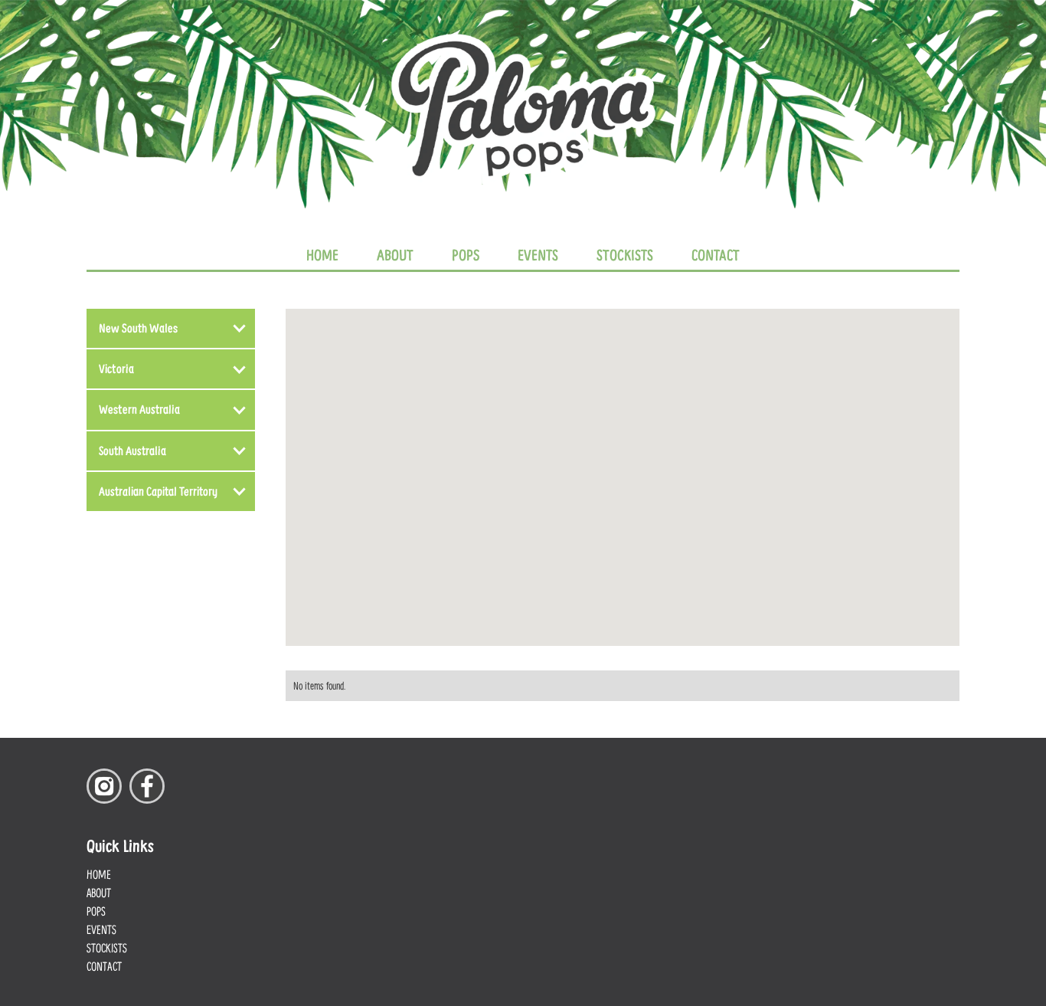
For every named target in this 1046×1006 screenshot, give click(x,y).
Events (538, 254)
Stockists (625, 254)
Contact (715, 254)
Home (322, 254)
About (395, 254)
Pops (465, 254)
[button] (171, 328)
